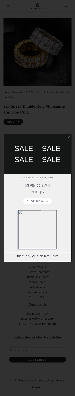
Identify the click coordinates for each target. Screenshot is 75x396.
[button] (69, 136)
